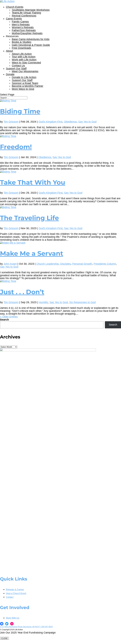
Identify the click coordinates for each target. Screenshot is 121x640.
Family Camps (20, 21)
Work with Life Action (24, 59)
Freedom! (16, 147)
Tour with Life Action (23, 56)
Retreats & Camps (15, 589)
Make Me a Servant (31, 253)
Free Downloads (21, 47)
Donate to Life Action (24, 77)
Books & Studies (21, 42)
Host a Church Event (16, 593)
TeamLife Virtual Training (26, 12)
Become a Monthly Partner (27, 86)
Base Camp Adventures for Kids (30, 39)
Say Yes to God (87, 121)
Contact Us (18, 65)
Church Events (14, 6)
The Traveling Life (29, 218)
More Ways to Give (23, 88)
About (9, 50)
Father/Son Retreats (24, 30)
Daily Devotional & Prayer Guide (31, 45)
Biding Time (20, 111)
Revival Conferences (24, 15)
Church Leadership (47, 263)
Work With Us (12, 618)
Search (4, 319)
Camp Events (14, 18)
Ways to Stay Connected (26, 62)
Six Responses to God (82, 302)
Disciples (65, 263)
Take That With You (32, 182)
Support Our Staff (16, 68)
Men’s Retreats (21, 24)
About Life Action (22, 53)
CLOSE (4, 638)
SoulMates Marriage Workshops (31, 9)
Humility (43, 302)
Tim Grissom (11, 121)
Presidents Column (105, 263)
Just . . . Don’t (22, 292)
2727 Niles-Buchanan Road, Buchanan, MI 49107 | (20, 627)
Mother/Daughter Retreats (27, 33)
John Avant (10, 263)
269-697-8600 (47, 627)
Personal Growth (82, 263)
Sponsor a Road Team (25, 83)
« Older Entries (9, 316)
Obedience (70, 121)
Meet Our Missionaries (25, 71)
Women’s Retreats (23, 27)
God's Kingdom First (50, 121)
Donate (10, 74)
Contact (9, 597)
